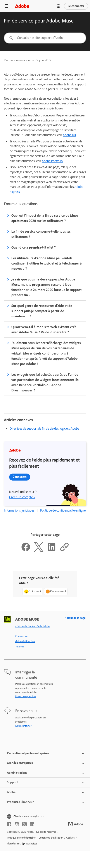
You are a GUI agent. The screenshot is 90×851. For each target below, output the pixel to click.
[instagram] (17, 824)
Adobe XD (69, 135)
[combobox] (45, 38)
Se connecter (76, 6)
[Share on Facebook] (26, 551)
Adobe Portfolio (52, 161)
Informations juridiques (19, 510)
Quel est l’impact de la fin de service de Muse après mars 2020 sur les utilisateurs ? (44, 218)
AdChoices (31, 843)
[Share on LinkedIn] (51, 551)
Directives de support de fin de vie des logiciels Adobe (44, 429)
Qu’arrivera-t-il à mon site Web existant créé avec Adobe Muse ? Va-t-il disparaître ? (43, 329)
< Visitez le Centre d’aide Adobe (32, 626)
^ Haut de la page (75, 617)
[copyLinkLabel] (64, 551)
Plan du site (13, 843)
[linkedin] (32, 824)
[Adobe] (22, 6)
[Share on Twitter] (38, 551)
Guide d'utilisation (25, 641)
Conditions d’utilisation (51, 837)
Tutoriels (19, 646)
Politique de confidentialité (21, 837)
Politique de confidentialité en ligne (63, 510)
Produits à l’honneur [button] (20, 802)
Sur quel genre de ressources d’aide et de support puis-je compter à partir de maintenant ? (41, 311)
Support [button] (12, 782)
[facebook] (9, 824)
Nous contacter (23, 725)
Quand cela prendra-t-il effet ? (33, 247)
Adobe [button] (11, 792)
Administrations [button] (17, 773)
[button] (58, 6)
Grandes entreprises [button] (20, 763)
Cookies (70, 837)
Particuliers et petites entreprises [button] (28, 753)
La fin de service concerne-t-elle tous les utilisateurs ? (41, 234)
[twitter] (24, 824)
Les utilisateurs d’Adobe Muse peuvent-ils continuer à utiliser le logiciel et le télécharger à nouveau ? (46, 263)
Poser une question (25, 696)
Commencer (21, 636)
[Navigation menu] (6, 6)
